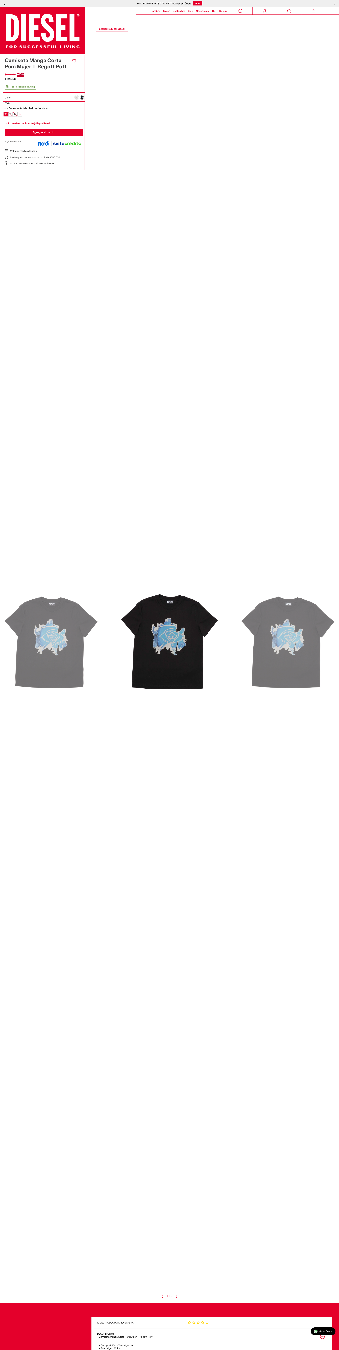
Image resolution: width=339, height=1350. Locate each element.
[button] (76, 97)
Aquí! (215, 3)
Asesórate (325, 1331)
